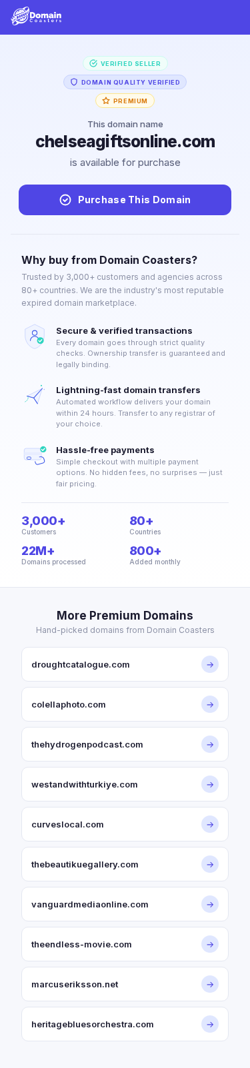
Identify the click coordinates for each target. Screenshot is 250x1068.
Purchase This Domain (134, 199)
